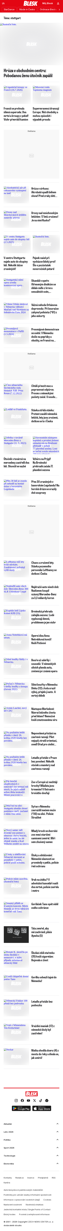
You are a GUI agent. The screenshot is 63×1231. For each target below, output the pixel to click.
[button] (21, 1108)
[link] (16, 1101)
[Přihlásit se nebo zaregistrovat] (58, 3)
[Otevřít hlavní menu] (3, 3)
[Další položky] (59, 9)
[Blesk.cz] (31, 3)
